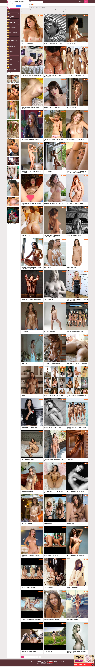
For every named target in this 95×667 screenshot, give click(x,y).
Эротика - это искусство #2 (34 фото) (75, 491)
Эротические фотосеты (10, 17)
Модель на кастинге (71, 267)
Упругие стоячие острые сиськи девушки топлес (53, 140)
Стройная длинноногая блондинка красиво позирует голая (31, 172)
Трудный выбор (47, 267)
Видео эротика (11, 11)
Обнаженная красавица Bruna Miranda (75, 75)
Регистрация (80, 1)
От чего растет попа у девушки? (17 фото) (31, 75)
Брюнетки (11, 54)
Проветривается (48, 171)
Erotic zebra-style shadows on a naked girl (53, 43)
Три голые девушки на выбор (28, 587)
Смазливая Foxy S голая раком (51, 555)
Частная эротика (12, 46)
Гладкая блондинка (48, 299)
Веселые (10, 59)
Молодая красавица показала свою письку (31, 619)
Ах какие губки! (70, 523)
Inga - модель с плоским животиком (52, 363)
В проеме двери (70, 459)
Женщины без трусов (13, 32)
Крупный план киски (12, 27)
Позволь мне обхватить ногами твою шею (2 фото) (54, 492)
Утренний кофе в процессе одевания (30, 427)
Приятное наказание (48, 587)
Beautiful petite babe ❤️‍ (72, 43)
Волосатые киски (12, 24)
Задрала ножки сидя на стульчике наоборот (31, 299)
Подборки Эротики (12, 19)
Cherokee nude (25, 331)
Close (82, 660)
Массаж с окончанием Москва (11, 70)
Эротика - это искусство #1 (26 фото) (75, 555)
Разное (10, 64)
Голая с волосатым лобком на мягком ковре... (77, 363)
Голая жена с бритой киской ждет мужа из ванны (31, 204)
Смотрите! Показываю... (49, 331)
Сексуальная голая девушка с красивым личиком (31, 556)
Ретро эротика (11, 37)
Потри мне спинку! (26, 235)
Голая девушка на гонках (72, 619)
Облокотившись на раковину (28, 43)
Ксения (23, 395)
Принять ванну (25, 363)
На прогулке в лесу (48, 651)
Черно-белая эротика (10, 43)
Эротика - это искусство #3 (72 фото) (52, 427)
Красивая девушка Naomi (27, 491)
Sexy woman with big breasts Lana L (75, 203)
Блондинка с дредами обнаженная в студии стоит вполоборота (76, 652)
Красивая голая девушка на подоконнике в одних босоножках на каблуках (31, 268)
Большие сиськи (12, 22)
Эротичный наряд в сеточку (28, 459)
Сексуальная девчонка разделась (51, 619)
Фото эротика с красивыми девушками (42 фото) (76, 396)
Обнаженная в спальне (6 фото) (74, 235)
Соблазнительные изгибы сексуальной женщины (30, 108)
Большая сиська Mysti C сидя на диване (53, 107)
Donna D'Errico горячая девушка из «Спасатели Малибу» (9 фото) (77, 300)
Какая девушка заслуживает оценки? (75, 331)
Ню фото (10, 35)
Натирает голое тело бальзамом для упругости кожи (52, 76)
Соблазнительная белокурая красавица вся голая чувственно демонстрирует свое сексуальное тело (76, 172)
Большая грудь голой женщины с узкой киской (54, 203)
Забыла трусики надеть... (72, 587)
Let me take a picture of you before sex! (75, 139)
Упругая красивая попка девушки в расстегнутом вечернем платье (52, 236)
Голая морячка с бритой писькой (29, 651)
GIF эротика (11, 13)
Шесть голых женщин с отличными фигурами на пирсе (77, 428)
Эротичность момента (27, 523)
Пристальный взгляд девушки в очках (30, 139)
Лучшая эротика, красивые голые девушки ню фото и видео (47, 663)
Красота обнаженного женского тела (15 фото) (53, 460)
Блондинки (11, 51)
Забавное (10, 61)
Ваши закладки (29, 4)
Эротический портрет (13, 40)
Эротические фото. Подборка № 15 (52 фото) (54, 395)
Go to (86, 660)
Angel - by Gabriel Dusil (72, 107)
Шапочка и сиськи (48, 523)
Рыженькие (11, 56)
